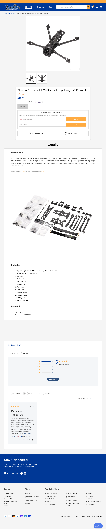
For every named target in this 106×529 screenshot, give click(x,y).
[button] (29, 7)
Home (6, 13)
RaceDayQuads (97, 516)
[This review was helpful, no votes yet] (29, 440)
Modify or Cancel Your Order (10, 502)
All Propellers (90, 496)
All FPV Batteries (91, 499)
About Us (27, 493)
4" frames (23, 171)
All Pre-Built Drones (51, 493)
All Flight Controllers (51, 499)
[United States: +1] (21, 119)
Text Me (76, 119)
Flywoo (42, 171)
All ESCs (48, 501)
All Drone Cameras (71, 493)
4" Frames (12, 13)
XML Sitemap (65, 516)
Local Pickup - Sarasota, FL (32, 497)
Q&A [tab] (19, 345)
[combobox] (34, 393)
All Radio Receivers (72, 500)
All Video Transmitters (72, 503)
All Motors (89, 493)
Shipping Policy (8, 499)
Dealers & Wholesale (31, 500)
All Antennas (90, 504)
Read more (27, 433)
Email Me (76, 124)
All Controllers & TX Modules (71, 497)
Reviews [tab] (11, 345)
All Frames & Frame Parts (93, 501)
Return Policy (8, 496)
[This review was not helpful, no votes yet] (32, 440)
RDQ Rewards (8, 506)
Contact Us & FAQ (9, 493)
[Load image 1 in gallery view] (31, 78)
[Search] (88, 7)
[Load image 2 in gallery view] (42, 78)
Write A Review (53, 379)
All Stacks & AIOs (50, 496)
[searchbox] (17, 393)
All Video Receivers (71, 506)
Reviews (27, 503)
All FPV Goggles (50, 504)
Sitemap (75, 516)
